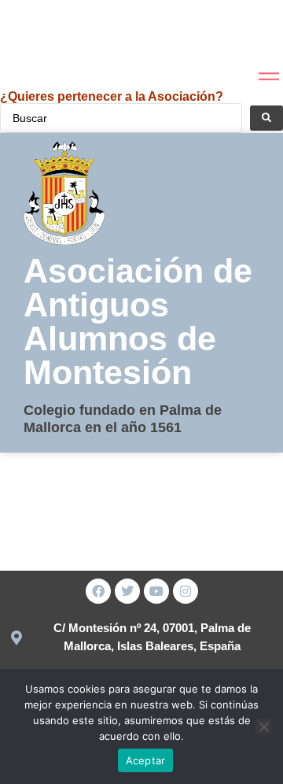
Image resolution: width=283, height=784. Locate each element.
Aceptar (146, 760)
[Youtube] (156, 591)
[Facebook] (98, 591)
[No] (263, 726)
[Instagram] (185, 591)
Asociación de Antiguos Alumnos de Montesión (138, 321)
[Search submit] (266, 118)
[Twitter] (127, 591)
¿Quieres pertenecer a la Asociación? (111, 96)
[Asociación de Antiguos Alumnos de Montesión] (38, 35)
